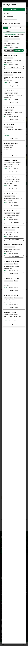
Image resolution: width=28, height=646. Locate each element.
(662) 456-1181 (8, 133)
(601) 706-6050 (8, 114)
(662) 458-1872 (8, 62)
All (5, 27)
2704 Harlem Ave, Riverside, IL (11, 215)
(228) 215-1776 (8, 80)
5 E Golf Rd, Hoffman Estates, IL (12, 249)
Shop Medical (19, 50)
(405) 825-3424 (8, 285)
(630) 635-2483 (8, 251)
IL (10, 27)
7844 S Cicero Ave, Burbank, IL (11, 181)
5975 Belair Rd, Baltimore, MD (11, 43)
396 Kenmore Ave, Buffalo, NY (11, 164)
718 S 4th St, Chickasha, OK (11, 283)
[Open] (23, 16)
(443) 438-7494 (8, 45)
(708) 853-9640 (8, 217)
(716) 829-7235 (8, 166)
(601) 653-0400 (8, 150)
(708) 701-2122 (8, 200)
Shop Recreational (9, 50)
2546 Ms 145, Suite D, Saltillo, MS (12, 60)
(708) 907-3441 (8, 183)
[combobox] (13, 16)
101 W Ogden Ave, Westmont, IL (12, 232)
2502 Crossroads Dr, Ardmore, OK (12, 266)
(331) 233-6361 (8, 234)
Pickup (14, 9)
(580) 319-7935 (8, 268)
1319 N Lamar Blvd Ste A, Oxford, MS (13, 95)
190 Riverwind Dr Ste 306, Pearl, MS (13, 112)
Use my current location (10, 19)
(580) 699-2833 (8, 302)
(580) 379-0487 (8, 319)
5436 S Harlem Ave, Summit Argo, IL (13, 198)
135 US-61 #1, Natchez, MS (11, 147)
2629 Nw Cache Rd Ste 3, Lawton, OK (13, 300)
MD (15, 27)
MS (20, 27)
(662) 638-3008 (8, 97)
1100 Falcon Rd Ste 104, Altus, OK (12, 316)
